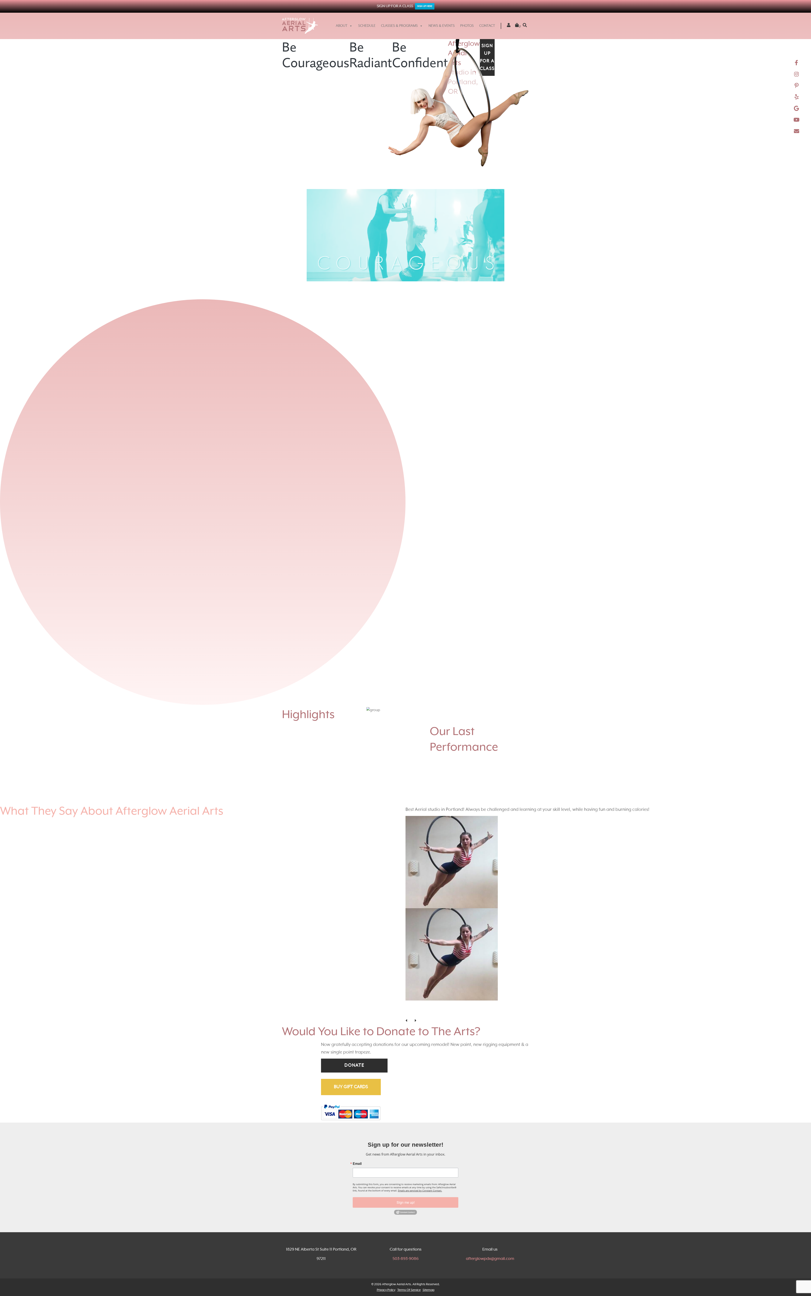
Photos (467, 26)
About (341, 26)
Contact (487, 26)
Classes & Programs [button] (399, 26)
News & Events (442, 26)
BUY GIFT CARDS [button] (351, 1188)
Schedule (367, 26)
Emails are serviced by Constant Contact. (420, 1292)
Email (357, 1265)
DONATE (354, 1167)
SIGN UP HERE (424, 6)
